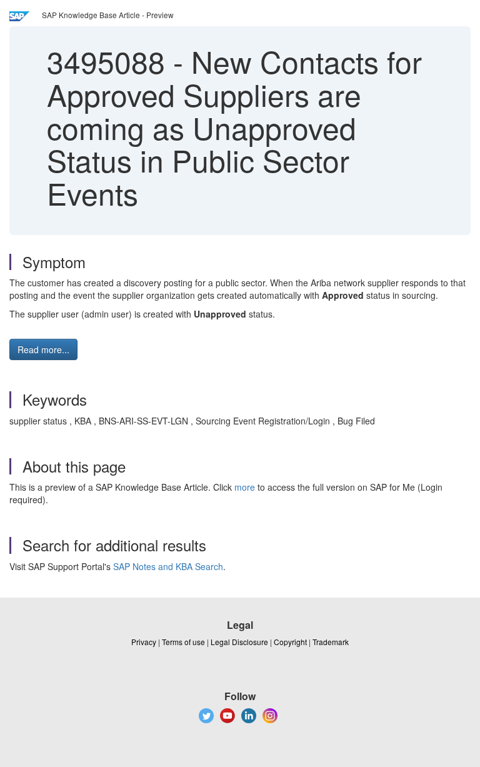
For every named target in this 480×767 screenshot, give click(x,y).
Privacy (143, 641)
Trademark (330, 641)
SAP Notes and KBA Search (168, 566)
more (244, 487)
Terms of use (183, 641)
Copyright (290, 641)
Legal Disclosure (239, 641)
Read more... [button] (43, 349)
